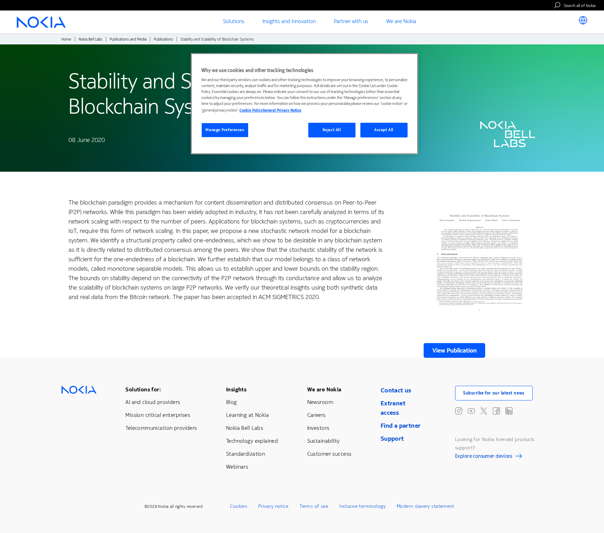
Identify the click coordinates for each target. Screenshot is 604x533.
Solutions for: (143, 389)
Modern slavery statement (425, 506)
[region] (304, 103)
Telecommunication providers (161, 428)
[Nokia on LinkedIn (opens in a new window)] (508, 410)
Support (392, 438)
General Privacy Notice (282, 110)
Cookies (238, 506)
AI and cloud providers (152, 402)
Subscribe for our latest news (494, 393)
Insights (236, 389)
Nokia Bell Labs (90, 39)
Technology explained (252, 441)
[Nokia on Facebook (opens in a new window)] (496, 410)
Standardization (245, 453)
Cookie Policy (251, 110)
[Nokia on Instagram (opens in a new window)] (458, 410)
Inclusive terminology (362, 506)
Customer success (329, 453)
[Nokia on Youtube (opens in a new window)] (471, 410)
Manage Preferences (225, 130)
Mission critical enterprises (157, 415)
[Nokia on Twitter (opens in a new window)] (483, 410)
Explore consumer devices (483, 457)
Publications (163, 39)
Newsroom (320, 402)
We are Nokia (324, 389)
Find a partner (401, 425)
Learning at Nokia (247, 415)
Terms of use (314, 506)
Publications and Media (128, 39)
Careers (316, 415)
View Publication (454, 350)
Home (66, 39)
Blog (231, 402)
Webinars (237, 466)
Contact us (396, 390)
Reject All (332, 130)
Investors (318, 428)
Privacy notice (273, 506)
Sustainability (323, 441)
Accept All (384, 130)
